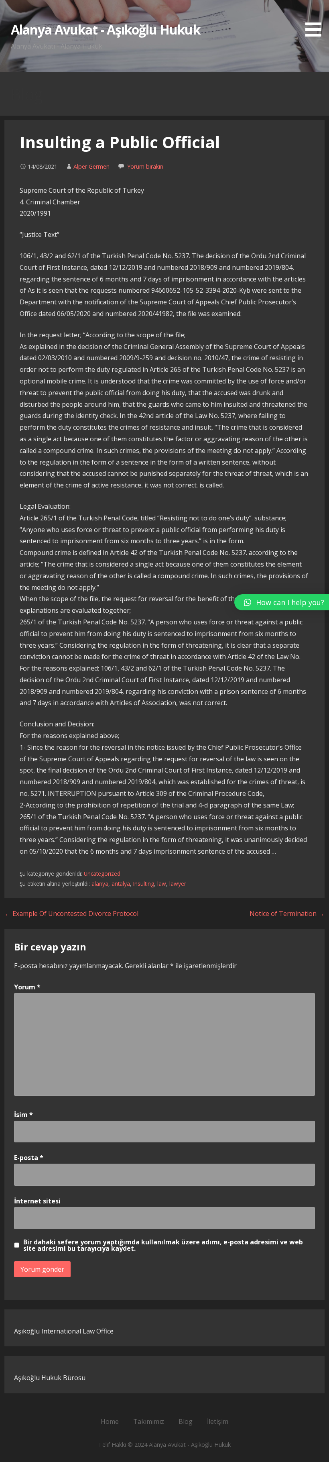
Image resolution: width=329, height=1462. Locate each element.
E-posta (28, 1157)
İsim (23, 1114)
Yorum (27, 987)
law (161, 883)
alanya (99, 883)
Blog (186, 1421)
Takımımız (148, 1421)
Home (110, 1421)
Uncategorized (102, 873)
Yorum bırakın (145, 166)
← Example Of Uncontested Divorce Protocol (71, 913)
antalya (121, 883)
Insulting (143, 883)
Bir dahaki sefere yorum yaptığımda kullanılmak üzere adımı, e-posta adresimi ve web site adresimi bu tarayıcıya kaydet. (163, 1245)
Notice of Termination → (287, 913)
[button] (316, 19)
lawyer (177, 883)
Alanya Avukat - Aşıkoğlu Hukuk (105, 29)
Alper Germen (91, 166)
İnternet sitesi (37, 1201)
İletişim (217, 1421)
